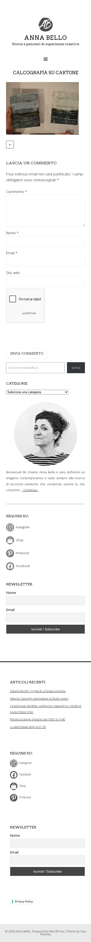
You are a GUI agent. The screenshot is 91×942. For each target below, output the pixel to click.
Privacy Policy (24, 901)
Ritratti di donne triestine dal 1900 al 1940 (37, 719)
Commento (16, 191)
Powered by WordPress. (49, 931)
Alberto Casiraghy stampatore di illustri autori (39, 699)
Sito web (13, 272)
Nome (12, 233)
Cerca (76, 367)
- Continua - (30, 490)
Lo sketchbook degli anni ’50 (28, 727)
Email (11, 253)
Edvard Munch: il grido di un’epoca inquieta (38, 691)
